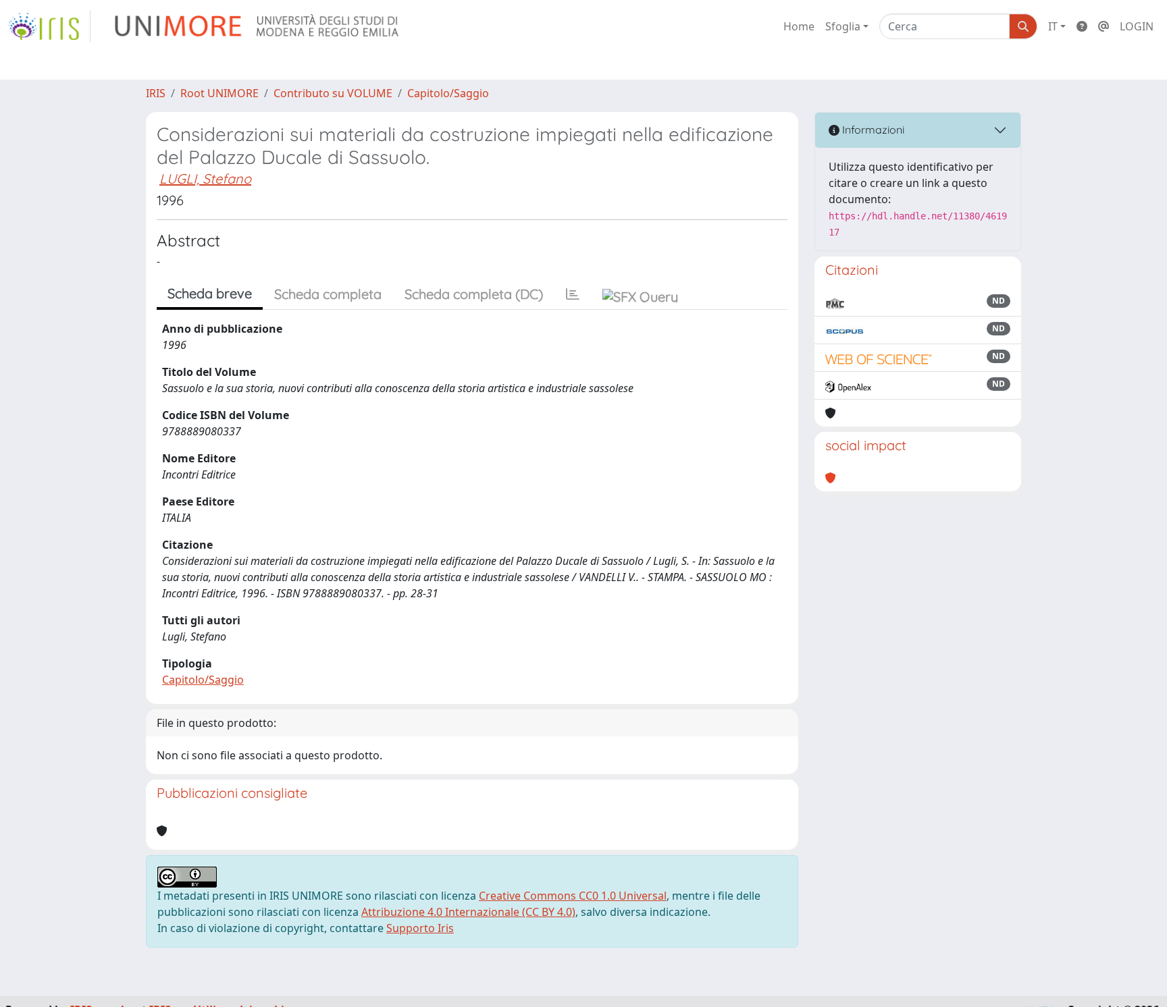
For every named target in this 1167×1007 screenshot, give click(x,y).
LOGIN (1136, 26)
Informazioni (871, 129)
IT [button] (1053, 26)
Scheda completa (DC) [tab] (474, 293)
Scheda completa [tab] (328, 293)
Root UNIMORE (219, 93)
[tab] (572, 294)
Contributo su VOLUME (333, 93)
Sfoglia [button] (842, 26)
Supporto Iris (420, 928)
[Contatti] (1103, 26)
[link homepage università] (257, 26)
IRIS (155, 93)
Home (798, 26)
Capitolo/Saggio (448, 93)
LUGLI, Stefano (205, 178)
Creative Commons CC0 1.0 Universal (573, 895)
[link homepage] (49, 26)
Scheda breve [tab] (209, 293)
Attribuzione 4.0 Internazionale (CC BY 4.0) (468, 911)
